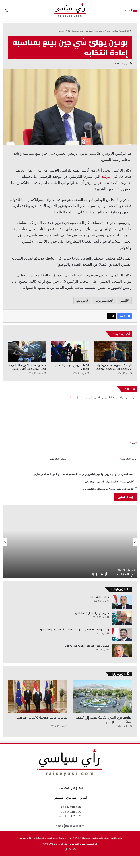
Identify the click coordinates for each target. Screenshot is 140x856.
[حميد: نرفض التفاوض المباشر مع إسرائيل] (122, 650)
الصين (123, 300)
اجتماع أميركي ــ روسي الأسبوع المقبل (72, 367)
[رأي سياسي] (70, 10)
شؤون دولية (112, 30)
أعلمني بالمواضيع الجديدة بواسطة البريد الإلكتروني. (108, 488)
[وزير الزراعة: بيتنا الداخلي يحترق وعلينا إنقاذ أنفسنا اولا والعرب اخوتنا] (122, 634)
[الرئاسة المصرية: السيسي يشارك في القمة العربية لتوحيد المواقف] (113, 351)
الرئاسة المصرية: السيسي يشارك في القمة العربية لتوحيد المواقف (114, 367)
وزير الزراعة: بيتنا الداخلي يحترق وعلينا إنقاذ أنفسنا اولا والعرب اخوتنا (73, 629)
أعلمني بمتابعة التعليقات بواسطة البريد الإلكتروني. (109, 481)
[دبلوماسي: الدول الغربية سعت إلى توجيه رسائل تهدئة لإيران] (102, 696)
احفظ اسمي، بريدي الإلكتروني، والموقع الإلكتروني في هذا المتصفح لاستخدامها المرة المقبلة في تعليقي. (83, 474)
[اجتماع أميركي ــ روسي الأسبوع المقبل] (70, 351)
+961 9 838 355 (70, 807)
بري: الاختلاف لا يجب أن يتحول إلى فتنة (108, 574)
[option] (70, 541)
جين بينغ (81, 300)
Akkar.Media (50, 843)
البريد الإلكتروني (128, 458)
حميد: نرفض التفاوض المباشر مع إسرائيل (87, 645)
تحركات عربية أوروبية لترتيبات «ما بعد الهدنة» (42, 719)
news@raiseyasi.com (70, 826)
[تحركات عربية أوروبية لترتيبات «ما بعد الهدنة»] (37, 696)
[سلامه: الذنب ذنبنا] (122, 602)
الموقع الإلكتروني (58, 458)
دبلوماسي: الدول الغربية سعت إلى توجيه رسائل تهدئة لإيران (104, 719)
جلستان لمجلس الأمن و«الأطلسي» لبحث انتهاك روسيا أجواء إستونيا (27, 367)
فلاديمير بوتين (103, 300)
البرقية (106, 176)
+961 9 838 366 (70, 812)
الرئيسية (124, 30)
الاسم (133, 443)
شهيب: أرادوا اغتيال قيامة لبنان (92, 613)
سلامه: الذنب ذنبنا (99, 597)
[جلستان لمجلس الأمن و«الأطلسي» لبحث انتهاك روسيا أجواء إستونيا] (27, 351)
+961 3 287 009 (70, 816)
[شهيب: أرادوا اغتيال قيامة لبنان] (122, 618)
